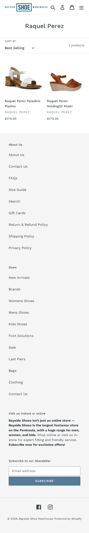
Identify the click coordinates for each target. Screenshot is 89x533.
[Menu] (81, 7)
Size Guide (17, 190)
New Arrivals (19, 278)
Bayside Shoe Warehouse (36, 518)
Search (14, 201)
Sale (12, 347)
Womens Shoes (21, 301)
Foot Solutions (21, 336)
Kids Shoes (18, 324)
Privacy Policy (20, 248)
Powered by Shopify (68, 518)
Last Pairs (17, 359)
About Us (16, 155)
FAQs (13, 178)
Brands (14, 289)
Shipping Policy (21, 236)
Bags (12, 371)
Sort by (10, 41)
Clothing (16, 382)
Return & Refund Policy (28, 225)
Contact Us (18, 166)
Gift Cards (17, 213)
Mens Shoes (19, 312)
